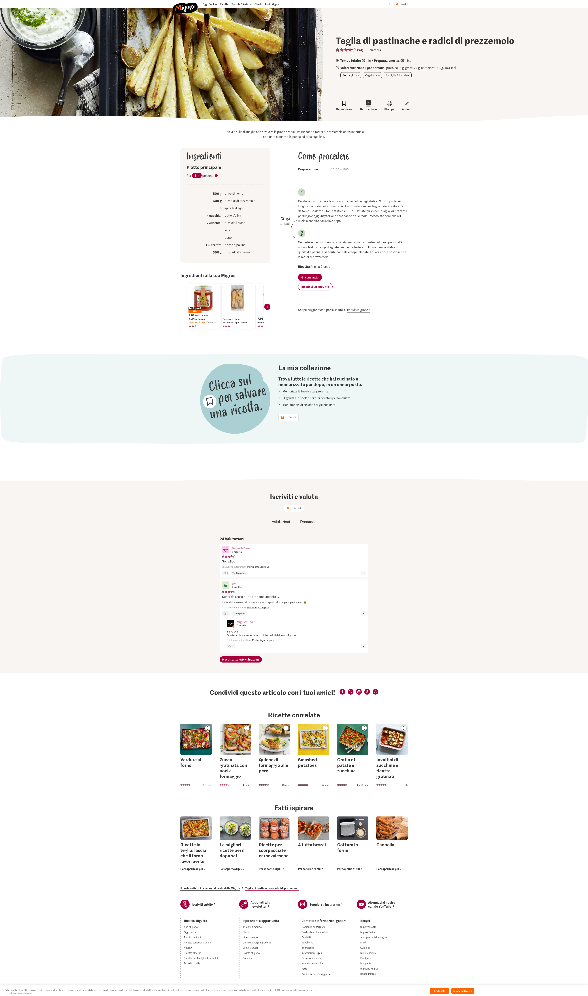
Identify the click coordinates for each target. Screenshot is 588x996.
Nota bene (216, 176)
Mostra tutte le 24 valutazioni (241, 659)
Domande (308, 521)
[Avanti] (267, 307)
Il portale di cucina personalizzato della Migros (210, 888)
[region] (294, 990)
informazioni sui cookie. (21, 992)
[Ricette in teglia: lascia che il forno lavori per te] (196, 843)
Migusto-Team (246, 622)
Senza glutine (351, 75)
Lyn (234, 583)
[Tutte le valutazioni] (346, 50)
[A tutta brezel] (313, 843)
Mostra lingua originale (258, 566)
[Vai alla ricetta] (196, 756)
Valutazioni (281, 521)
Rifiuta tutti (439, 990)
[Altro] (363, 573)
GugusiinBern (241, 548)
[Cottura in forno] (352, 843)
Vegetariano (372, 75)
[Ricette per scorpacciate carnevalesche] (274, 843)
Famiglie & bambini (397, 75)
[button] (225, 550)
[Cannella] (392, 843)
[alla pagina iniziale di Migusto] (185, 5)
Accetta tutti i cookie (462, 990)
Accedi (403, 4)
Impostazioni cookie (313, 963)
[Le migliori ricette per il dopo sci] (235, 843)
